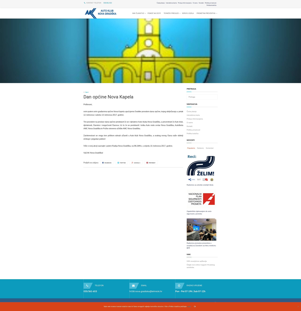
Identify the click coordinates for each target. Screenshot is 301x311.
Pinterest (152, 163)
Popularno (191, 148)
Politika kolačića (211, 5)
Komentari (210, 148)
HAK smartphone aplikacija (197, 261)
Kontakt (201, 3)
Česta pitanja (161, 3)
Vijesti (86, 92)
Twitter (123, 163)
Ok (195, 306)
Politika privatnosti (210, 3)
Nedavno (200, 148)
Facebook (108, 163)
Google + (137, 163)
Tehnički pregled (171, 13)
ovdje (189, 306)
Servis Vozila (188, 13)
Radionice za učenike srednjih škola (200, 185)
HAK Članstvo (138, 13)
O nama (195, 3)
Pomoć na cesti (154, 13)
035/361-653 (107, 3)
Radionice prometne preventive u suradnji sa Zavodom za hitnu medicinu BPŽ (201, 245)
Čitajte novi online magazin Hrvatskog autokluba (201, 266)
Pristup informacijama (185, 3)
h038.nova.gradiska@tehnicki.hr (145, 291)
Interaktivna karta (171, 3)
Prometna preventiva (206, 13)
